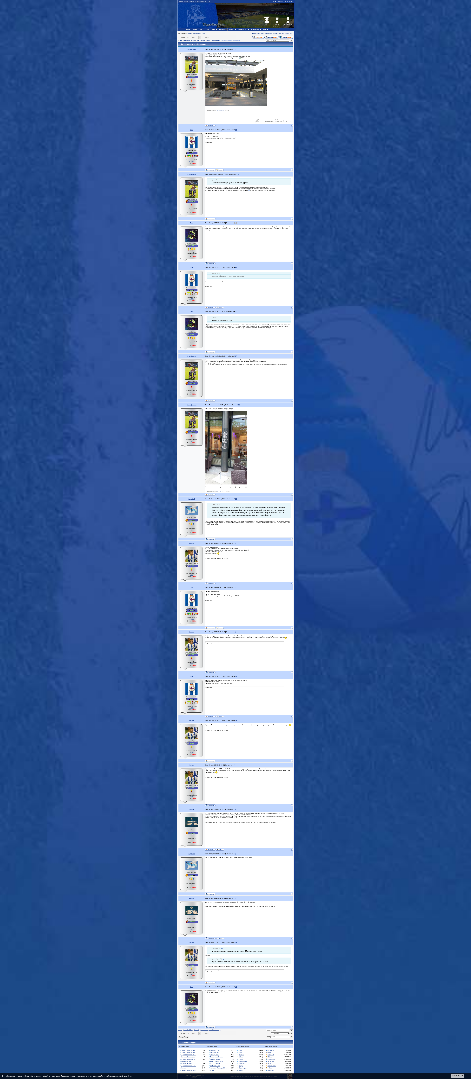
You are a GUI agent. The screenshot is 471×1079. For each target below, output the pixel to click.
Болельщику (255, 29)
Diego (240, 1052)
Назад (193, 37)
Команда (231, 29)
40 (236, 987)
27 (236, 356)
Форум (186, 1)
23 (238, 174)
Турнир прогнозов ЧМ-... (188, 1052)
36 (235, 809)
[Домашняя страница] (220, 170)
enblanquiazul (243, 1061)
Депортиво (271, 1061)
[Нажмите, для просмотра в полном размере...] (226, 484)
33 (236, 676)
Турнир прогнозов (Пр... (188, 1050)
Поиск (287, 33)
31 (235, 587)
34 (236, 720)
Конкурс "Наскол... (187, 1063)
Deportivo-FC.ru (188, 40)
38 (235, 898)
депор (240, 1070)
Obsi (191, 130)
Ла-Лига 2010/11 (215, 1050)
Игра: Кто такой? (215, 1063)
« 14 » (191, 840)
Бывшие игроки (186, 1061)
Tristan (241, 1059)
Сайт (264, 29)
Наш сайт (196, 40)
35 (234, 765)
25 (236, 267)
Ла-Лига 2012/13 (215, 1065)
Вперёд (207, 37)
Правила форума (278, 33)
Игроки (183, 1068)
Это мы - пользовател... (188, 1059)
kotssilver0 (271, 1050)
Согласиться (457, 1075)
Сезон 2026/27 (242, 29)
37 (235, 853)
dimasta (270, 1052)
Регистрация (200, 1)
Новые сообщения (258, 33)
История (222, 29)
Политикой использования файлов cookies (116, 1076)
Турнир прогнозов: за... (188, 1054)
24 (235, 223)
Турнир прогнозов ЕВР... (188, 1065)
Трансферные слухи (216, 1061)
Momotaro (271, 1070)
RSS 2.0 (207, 1)
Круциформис (191, 49)
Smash (191, 543)
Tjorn (191, 223)
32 (235, 632)
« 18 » (191, 254)
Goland (270, 1068)
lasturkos (241, 1054)
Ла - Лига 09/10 (214, 1052)
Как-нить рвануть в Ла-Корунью (210, 40)
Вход (203, 33)
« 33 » (191, 530)
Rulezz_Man (271, 1059)
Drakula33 (271, 1054)
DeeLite (191, 809)
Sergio (241, 1065)
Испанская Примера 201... (218, 1068)
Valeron (241, 1057)
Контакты (192, 1)
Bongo (269, 1063)
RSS (291, 33)
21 (235, 49)
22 (236, 130)
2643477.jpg (220, 491)
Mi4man (270, 1057)
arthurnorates (272, 1065)
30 (235, 543)
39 (236, 942)
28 (239, 405)
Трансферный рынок (216, 1057)
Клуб (213, 29)
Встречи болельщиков (188, 1057)
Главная (181, 1)
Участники (268, 33)
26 (236, 311)
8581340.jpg (220, 110)
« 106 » (191, 161)
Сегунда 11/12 (214, 1054)
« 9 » (191, 575)
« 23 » (191, 85)
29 (236, 499)
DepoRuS (192, 499)
